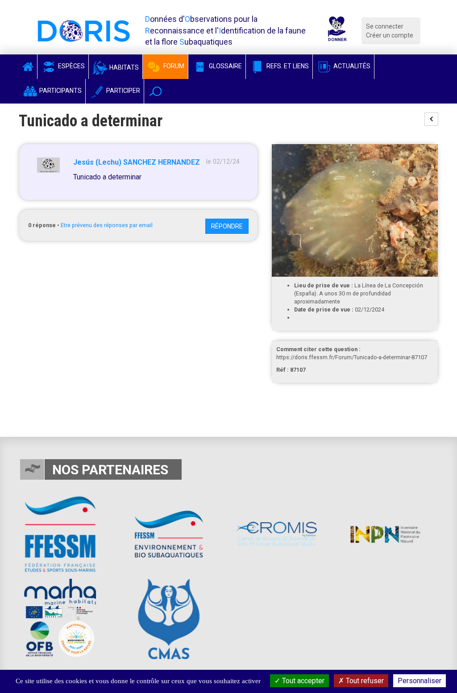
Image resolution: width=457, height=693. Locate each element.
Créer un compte (389, 35)
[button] (155, 91)
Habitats (123, 67)
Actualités (351, 66)
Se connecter (384, 26)
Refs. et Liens (287, 66)
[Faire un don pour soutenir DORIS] (336, 31)
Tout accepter (302, 680)
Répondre (227, 226)
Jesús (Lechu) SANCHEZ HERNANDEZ (136, 162)
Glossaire (225, 66)
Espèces (71, 66)
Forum (173, 66)
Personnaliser (419, 680)
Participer (122, 90)
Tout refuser (364, 680)
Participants (60, 90)
